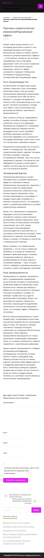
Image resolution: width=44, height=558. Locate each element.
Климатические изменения (22, 17)
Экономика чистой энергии (14, 530)
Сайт (5, 453)
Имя (5, 433)
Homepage (6, 17)
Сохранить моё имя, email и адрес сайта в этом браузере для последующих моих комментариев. (21, 470)
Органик (7, 2)
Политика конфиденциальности (28, 555)
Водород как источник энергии (16, 523)
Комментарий (8, 402)
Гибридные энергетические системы (18, 527)
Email (5, 443)
